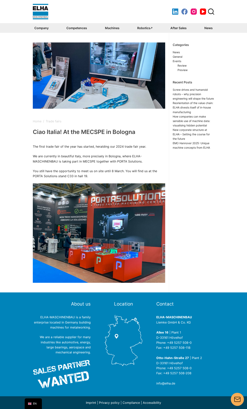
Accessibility (152, 403)
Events (177, 61)
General (177, 56)
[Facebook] (184, 11)
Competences (76, 28)
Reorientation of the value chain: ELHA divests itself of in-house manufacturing (193, 107)
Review (182, 65)
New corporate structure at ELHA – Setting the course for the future (191, 134)
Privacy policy (109, 403)
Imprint (91, 403)
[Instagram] (194, 11)
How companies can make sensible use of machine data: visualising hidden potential (191, 121)
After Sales (178, 28)
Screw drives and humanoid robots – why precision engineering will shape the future (193, 94)
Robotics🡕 (144, 28)
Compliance (131, 403)
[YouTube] (203, 11)
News (208, 28)
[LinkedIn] (175, 11)
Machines (112, 28)
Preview (183, 70)
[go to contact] (123, 340)
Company (41, 28)
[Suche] (211, 11)
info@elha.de (165, 383)
